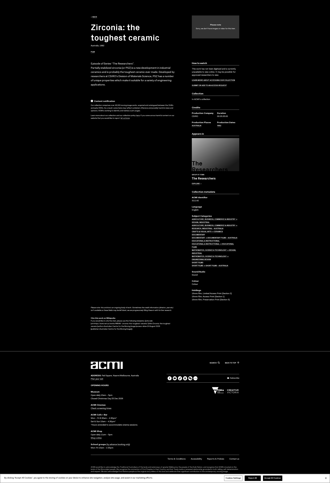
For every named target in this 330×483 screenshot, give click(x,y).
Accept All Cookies (272, 478)
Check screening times (101, 408)
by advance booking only (118, 445)
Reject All (252, 478)
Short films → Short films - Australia (210, 265)
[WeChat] (190, 378)
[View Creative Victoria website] (225, 391)
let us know (125, 118)
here (138, 116)
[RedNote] (195, 378)
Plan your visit (97, 379)
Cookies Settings (233, 478)
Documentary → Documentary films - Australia (214, 237)
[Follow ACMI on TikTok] (180, 378)
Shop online (96, 438)
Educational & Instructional (206, 240)
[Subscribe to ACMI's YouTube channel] (175, 378)
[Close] (326, 478)
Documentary (198, 234)
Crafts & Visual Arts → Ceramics (207, 231)
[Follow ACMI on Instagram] (185, 378)
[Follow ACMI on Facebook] (170, 378)
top (230, 363)
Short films (197, 262)
